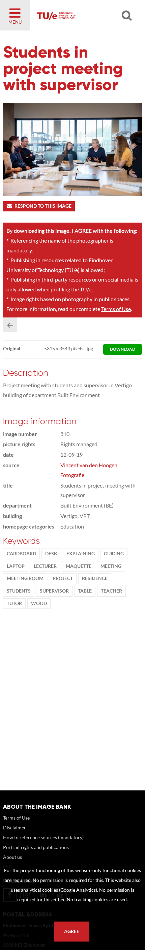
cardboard (21, 553)
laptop (16, 566)
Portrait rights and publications (36, 847)
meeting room (25, 578)
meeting (110, 566)
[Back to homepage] (81, 15)
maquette (78, 566)
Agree (71, 931)
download (122, 349)
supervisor (54, 591)
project (63, 578)
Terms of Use (116, 309)
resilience (95, 578)
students (19, 591)
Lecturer (45, 566)
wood (39, 603)
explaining (80, 553)
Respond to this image (42, 206)
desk (51, 553)
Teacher (111, 591)
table (85, 591)
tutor (14, 603)
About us (12, 857)
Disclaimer (14, 827)
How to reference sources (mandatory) (43, 837)
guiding (114, 553)
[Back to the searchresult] (10, 324)
